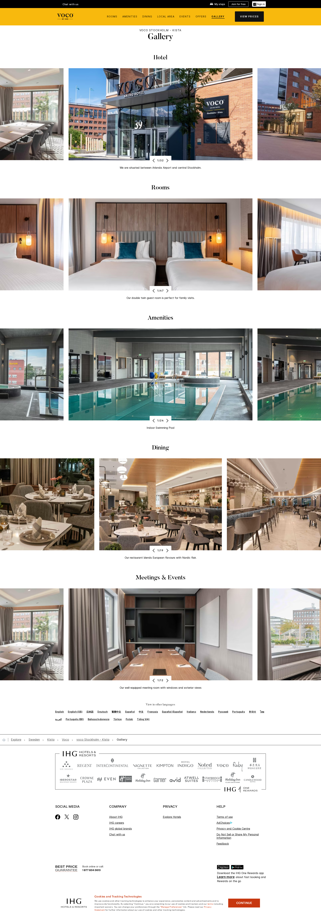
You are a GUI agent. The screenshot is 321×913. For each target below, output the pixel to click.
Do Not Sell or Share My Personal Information (238, 836)
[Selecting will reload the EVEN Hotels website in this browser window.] (106, 779)
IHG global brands (120, 828)
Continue (244, 902)
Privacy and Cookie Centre (233, 828)
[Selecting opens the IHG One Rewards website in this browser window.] (241, 789)
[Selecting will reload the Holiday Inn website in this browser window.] (142, 779)
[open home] (5, 740)
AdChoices (223, 822)
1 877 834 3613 (91, 870)
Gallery (218, 16)
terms (210, 903)
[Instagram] (75, 816)
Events (185, 16)
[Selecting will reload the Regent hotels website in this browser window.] (84, 765)
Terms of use (225, 817)
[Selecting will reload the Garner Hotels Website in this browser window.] (160, 779)
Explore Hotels (172, 817)
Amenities (129, 16)
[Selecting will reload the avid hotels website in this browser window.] (175, 779)
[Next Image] (167, 160)
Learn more (226, 877)
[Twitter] (67, 816)
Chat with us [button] (71, 4)
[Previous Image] (154, 160)
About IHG (116, 817)
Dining (147, 16)
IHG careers (116, 822)
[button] (259, 4)
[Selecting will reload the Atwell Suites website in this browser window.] (191, 779)
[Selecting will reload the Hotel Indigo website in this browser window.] (185, 765)
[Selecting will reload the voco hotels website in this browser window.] (223, 765)
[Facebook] (57, 816)
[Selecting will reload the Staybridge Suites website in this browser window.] (212, 779)
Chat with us (117, 834)
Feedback (223, 843)
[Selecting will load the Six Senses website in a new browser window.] (66, 765)
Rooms (112, 16)
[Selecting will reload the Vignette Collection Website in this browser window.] (142, 765)
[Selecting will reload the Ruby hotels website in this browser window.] (238, 765)
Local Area (166, 16)
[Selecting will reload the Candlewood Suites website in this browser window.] (252, 779)
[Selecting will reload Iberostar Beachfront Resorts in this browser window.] (68, 779)
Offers (201, 16)
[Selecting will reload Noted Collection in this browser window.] (205, 765)
